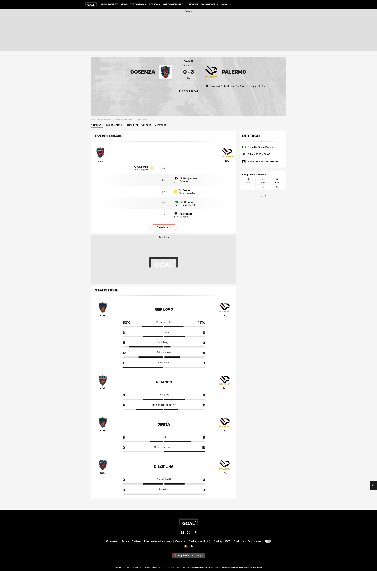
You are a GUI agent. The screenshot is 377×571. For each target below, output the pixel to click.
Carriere (180, 541)
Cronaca (146, 124)
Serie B (188, 61)
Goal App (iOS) (222, 541)
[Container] (133, 72)
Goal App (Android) (199, 541)
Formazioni (131, 124)
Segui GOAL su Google (190, 555)
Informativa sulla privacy (158, 541)
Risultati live (109, 4)
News (124, 4)
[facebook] (182, 533)
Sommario (97, 124)
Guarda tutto (164, 227)
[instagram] (194, 533)
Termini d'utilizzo (131, 541)
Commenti (160, 124)
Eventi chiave (114, 124)
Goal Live (239, 541)
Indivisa (193, 4)
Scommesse (254, 541)
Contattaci (112, 541)
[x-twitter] (188, 533)
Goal (132, 567)
